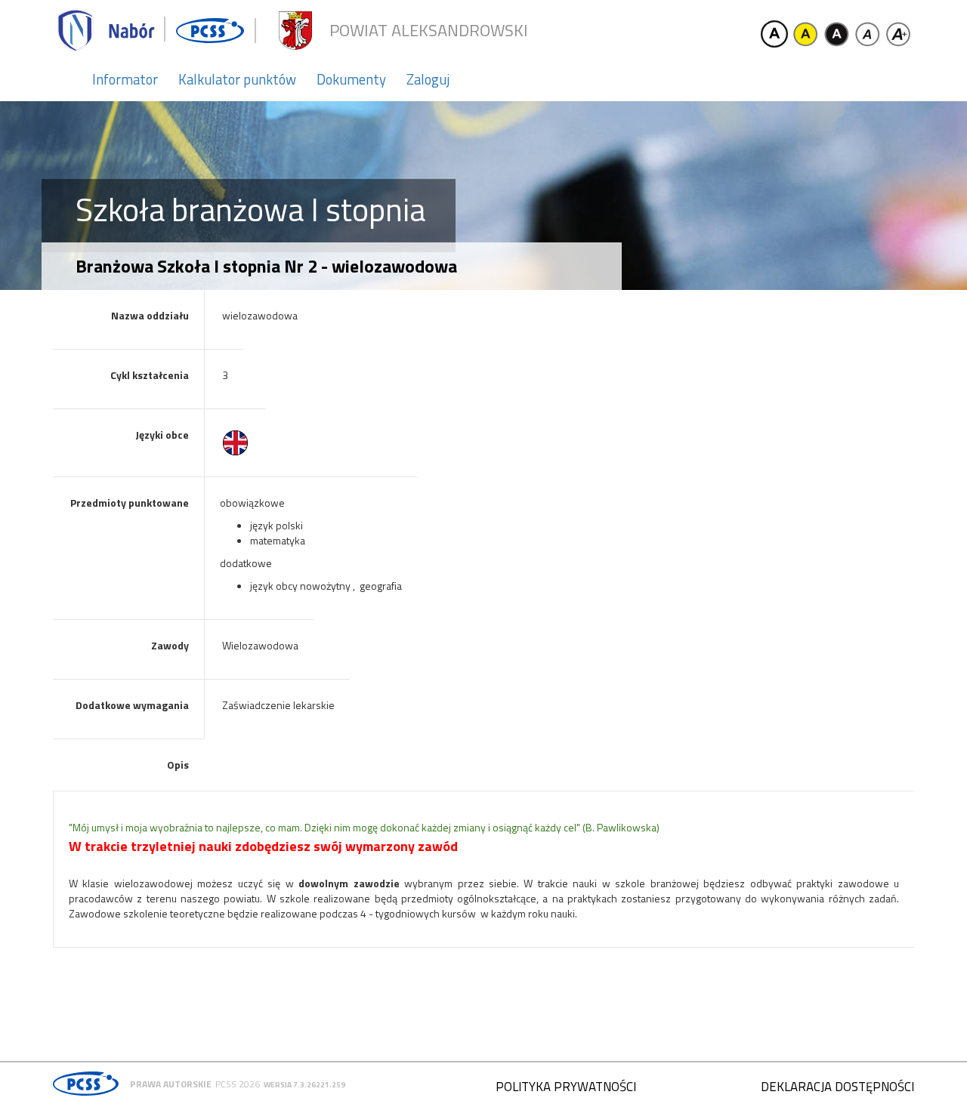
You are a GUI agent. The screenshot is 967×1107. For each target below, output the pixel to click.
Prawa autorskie (171, 1084)
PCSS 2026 (237, 1084)
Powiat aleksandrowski (428, 30)
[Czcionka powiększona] (898, 34)
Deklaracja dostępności (837, 1087)
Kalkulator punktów (237, 79)
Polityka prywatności (566, 1087)
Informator (125, 79)
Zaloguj (428, 79)
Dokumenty (351, 79)
